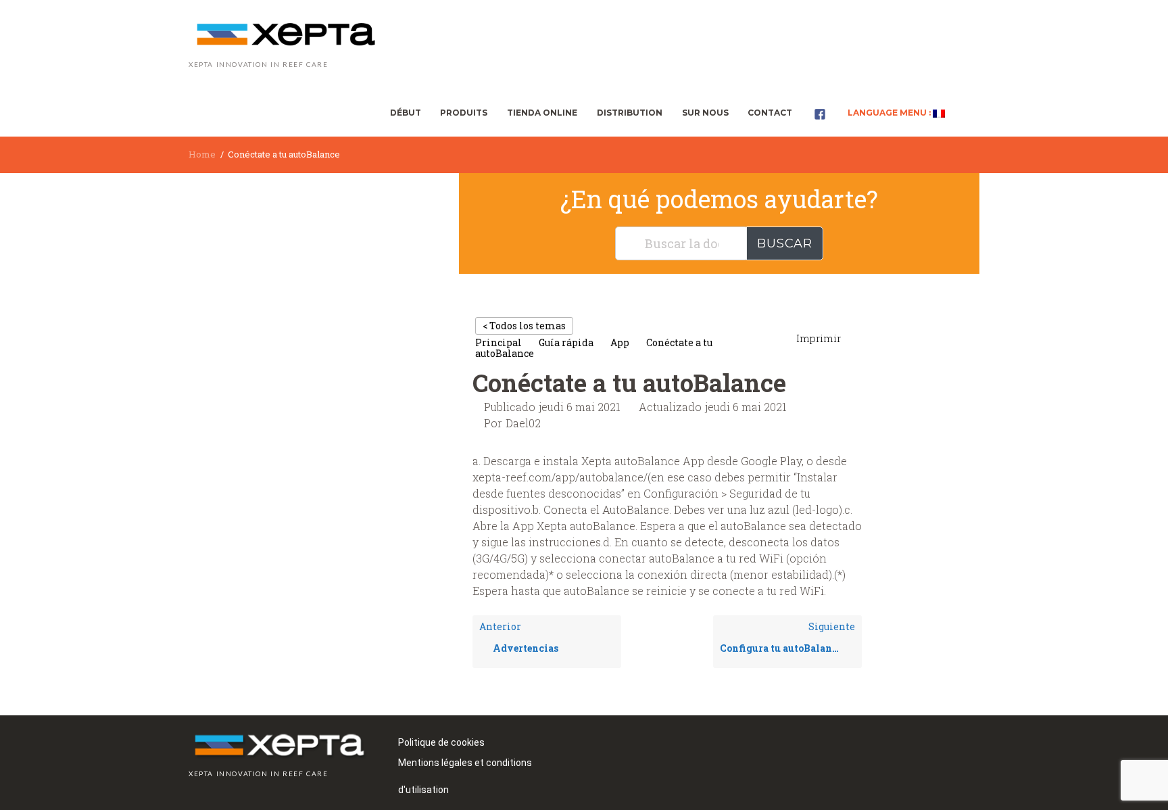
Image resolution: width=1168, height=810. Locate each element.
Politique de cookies (441, 742)
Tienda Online (542, 113)
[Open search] (966, 112)
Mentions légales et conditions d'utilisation (465, 766)
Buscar (784, 243)
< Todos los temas (524, 325)
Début (405, 113)
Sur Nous (705, 113)
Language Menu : (890, 113)
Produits (463, 113)
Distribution (629, 113)
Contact (770, 113)
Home (202, 154)
